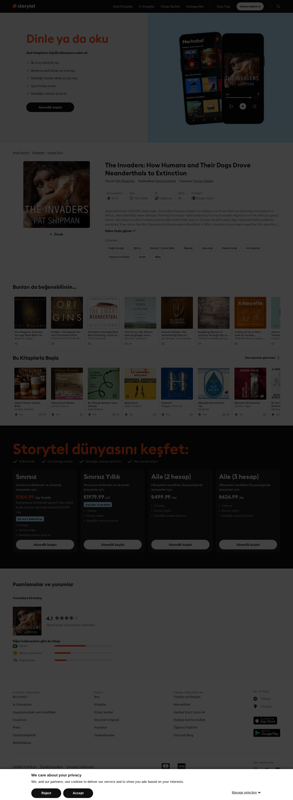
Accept (78, 793)
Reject (46, 793)
